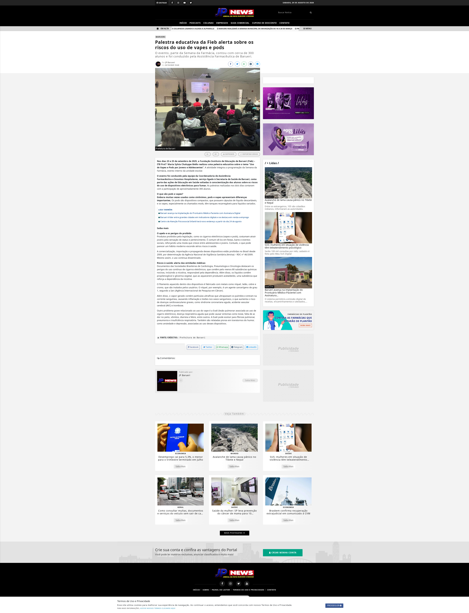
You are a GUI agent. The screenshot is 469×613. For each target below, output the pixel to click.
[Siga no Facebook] (172, 3)
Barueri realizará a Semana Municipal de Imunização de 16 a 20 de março (244, 28)
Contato (284, 23)
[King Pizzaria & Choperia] (288, 350)
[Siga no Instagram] (178, 3)
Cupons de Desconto (264, 23)
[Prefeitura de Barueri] (288, 139)
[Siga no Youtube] (185, 3)
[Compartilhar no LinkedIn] (257, 64)
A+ (216, 154)
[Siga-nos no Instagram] (230, 583)
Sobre (206, 590)
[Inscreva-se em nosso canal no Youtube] (247, 583)
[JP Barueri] (234, 12)
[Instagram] (181, 380)
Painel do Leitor (221, 590)
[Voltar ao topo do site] (465, 368)
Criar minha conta (283, 552)
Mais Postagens (233, 533)
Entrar (162, 3)
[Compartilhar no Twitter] (237, 64)
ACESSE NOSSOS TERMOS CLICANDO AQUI (157, 608)
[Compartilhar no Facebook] (230, 64)
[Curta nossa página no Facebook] (222, 583)
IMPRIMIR (229, 154)
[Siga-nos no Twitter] (238, 583)
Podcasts (195, 23)
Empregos (222, 23)
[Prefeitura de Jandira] (288, 103)
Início (183, 23)
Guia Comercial (240, 23)
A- (207, 154)
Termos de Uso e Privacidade (248, 590)
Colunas (208, 23)
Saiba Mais (250, 380)
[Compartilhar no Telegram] (250, 64)
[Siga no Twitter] (191, 3)
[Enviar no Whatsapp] (244, 64)
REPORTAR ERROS (250, 154)
